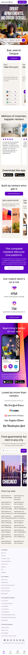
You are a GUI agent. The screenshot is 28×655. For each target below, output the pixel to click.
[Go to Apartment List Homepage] (7, 2)
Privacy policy (5, 627)
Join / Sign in (22, 2)
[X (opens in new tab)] (14, 640)
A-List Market (4, 606)
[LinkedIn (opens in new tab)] (8, 640)
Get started (14, 58)
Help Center (4, 620)
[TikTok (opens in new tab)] (23, 640)
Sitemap (3, 572)
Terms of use (4, 630)
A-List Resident (5, 612)
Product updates (6, 561)
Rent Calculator (5, 588)
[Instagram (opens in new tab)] (20, 640)
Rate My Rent (4, 582)
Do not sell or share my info (8, 635)
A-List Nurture (5, 609)
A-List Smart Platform (7, 603)
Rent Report (4, 593)
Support (3, 566)
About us (3, 553)
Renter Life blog (5, 590)
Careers (3, 555)
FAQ (2, 569)
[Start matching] (23, 40)
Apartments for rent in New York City (6, 536)
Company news (5, 558)
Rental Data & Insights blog (8, 617)
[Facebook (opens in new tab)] (11, 640)
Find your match (14, 317)
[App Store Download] (8, 175)
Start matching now (14, 193)
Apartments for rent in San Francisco (19, 497)
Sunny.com (4, 564)
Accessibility (4, 633)
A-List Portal (4, 600)
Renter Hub (4, 579)
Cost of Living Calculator (8, 585)
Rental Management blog (8, 614)
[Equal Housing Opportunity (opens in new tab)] (5, 640)
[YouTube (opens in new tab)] (17, 640)
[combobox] (10, 451)
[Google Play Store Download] (20, 175)
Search (24, 450)
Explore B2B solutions (14, 268)
